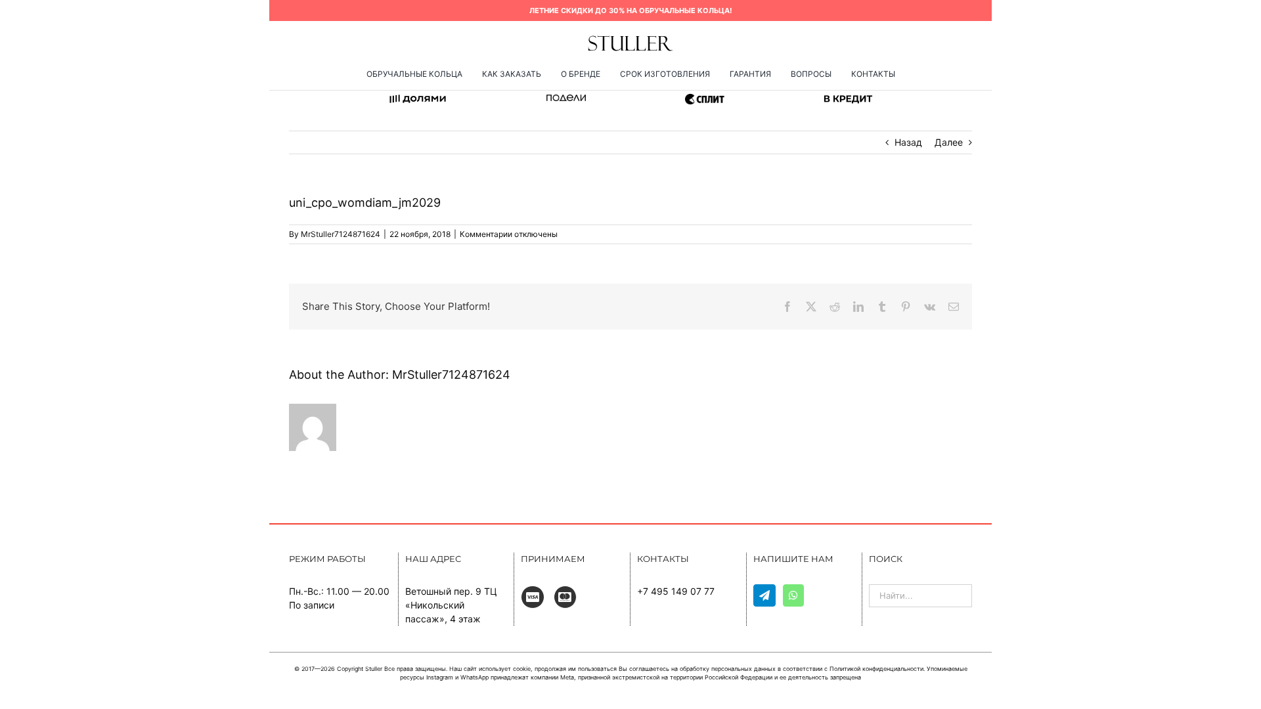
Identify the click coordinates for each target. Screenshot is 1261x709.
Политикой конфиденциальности (876, 668)
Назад (908, 142)
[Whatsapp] (793, 595)
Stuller (373, 668)
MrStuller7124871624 (340, 234)
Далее (949, 142)
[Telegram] (764, 595)
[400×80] (630, 39)
